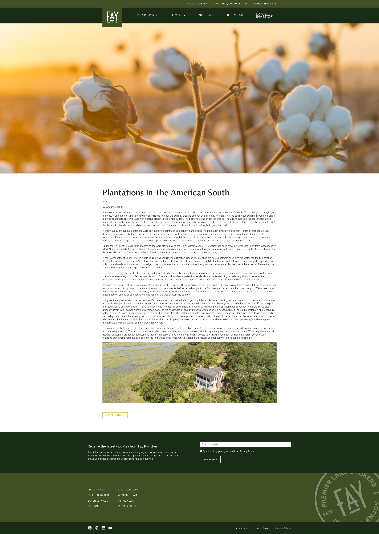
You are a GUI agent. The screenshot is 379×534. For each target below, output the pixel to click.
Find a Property (146, 14)
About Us (204, 14)
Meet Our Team (128, 489)
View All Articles (115, 415)
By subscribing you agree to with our (228, 451)
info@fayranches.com (234, 3)
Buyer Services (98, 500)
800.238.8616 (201, 3)
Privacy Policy (247, 451)
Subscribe (210, 459)
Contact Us (235, 14)
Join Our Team (127, 495)
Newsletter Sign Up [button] (265, 3)
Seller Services (98, 495)
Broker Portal (128, 506)
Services (176, 14)
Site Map (93, 506)
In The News (126, 500)
